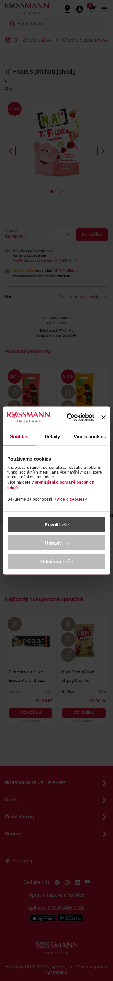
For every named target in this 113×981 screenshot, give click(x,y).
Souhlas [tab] (19, 436)
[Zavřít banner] (103, 417)
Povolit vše (57, 524)
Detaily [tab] (52, 436)
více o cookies (71, 499)
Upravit (53, 543)
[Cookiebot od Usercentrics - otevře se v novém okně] (72, 417)
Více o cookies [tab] (90, 436)
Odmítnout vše (56, 561)
